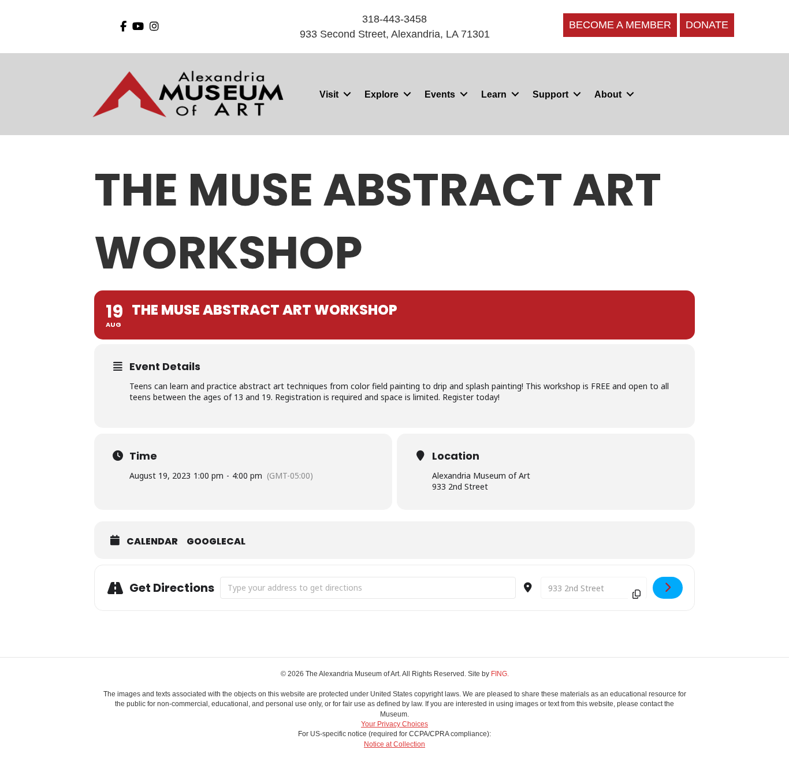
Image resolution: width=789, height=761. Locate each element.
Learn (494, 94)
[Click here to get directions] (668, 588)
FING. (500, 674)
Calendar (152, 541)
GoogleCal (216, 541)
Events (440, 94)
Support (550, 94)
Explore (381, 94)
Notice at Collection (394, 744)
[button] (346, 94)
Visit (328, 94)
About (607, 94)
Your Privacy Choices (394, 724)
